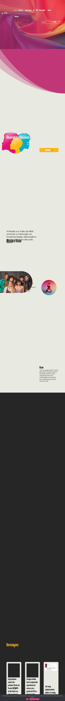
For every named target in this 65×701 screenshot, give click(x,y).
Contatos (17, 16)
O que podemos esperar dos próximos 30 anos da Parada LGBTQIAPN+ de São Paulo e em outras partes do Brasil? (14, 688)
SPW (37, 10)
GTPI (34, 10)
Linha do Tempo (28, 10)
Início (16, 10)
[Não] (63, 697)
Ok (27, 699)
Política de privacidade (34, 699)
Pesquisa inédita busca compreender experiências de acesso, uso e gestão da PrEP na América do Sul (32, 686)
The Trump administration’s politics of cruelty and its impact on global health (50, 692)
